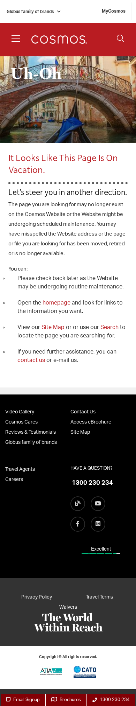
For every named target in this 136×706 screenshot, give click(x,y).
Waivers (68, 607)
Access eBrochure (90, 422)
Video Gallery (19, 412)
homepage (57, 303)
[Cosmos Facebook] (77, 524)
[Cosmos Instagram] (98, 524)
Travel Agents (20, 469)
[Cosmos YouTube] (98, 503)
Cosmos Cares (21, 422)
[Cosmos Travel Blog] (77, 503)
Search (110, 327)
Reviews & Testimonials (30, 432)
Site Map (53, 327)
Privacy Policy (36, 597)
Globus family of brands (30, 11)
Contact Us (83, 412)
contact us (31, 360)
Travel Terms (99, 597)
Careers (14, 479)
